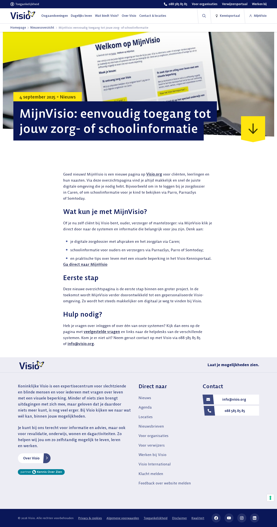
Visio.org (154, 174)
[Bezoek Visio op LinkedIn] (254, 517)
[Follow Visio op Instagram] (241, 517)
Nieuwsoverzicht (42, 27)
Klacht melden (150, 473)
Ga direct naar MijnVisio (85, 264)
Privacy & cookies (90, 518)
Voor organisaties (153, 435)
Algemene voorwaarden (122, 518)
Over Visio (31, 458)
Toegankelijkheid (156, 518)
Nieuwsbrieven (151, 426)
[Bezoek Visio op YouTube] (228, 517)
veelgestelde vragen (102, 331)
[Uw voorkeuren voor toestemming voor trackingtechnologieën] (270, 497)
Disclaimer (179, 518)
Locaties (145, 416)
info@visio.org (80, 343)
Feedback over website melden (164, 483)
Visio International (154, 464)
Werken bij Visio (152, 454)
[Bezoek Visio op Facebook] (216, 517)
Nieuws (144, 397)
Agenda (145, 407)
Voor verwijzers (151, 445)
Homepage (18, 27)
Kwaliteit (197, 518)
